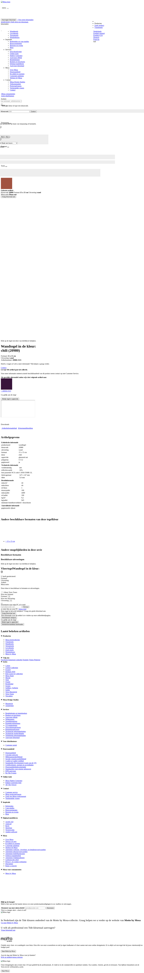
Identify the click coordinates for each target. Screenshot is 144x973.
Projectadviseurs (15, 86)
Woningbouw (15, 37)
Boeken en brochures (17, 62)
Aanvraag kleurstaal (17, 66)
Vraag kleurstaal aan (8, 197)
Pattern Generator (16, 56)
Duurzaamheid (15, 72)
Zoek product (99, 25)
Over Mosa (14, 70)
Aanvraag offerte (16, 58)
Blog (11, 48)
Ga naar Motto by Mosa (9, 923)
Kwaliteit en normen (17, 74)
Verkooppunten (15, 84)
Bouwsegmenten (16, 43)
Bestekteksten (15, 60)
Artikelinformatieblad (9, 428)
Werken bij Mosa (16, 78)
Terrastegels (14, 35)
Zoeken (33, 111)
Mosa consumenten (8, 94)
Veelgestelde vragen (17, 88)
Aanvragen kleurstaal (9, 20)
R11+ (7, 137)
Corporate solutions (17, 76)
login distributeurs (7, 96)
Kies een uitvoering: (8, 598)
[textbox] (11, 101)
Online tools (14, 54)
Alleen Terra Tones (10, 592)
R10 (2, 137)
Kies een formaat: (7, 594)
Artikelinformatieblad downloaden (12, 624)
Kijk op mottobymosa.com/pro (12, 957)
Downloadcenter (16, 52)
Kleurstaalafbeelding (25, 428)
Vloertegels (98, 27)
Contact (12, 90)
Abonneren (50, 908)
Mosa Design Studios (17, 82)
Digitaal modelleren (17, 64)
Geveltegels (14, 33)
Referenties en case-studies (19, 41)
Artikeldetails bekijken (9, 618)
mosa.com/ (22, 609)
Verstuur (25, 607)
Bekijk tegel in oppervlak (10, 399)
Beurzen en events (16, 45)
